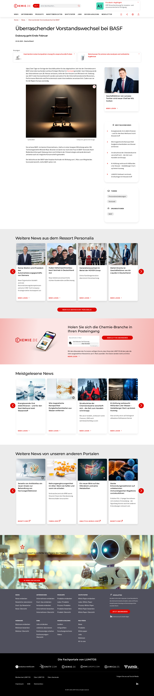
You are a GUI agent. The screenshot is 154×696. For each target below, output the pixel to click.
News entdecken (21, 598)
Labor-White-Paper (85, 602)
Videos (59, 634)
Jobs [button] (80, 14)
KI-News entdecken (32, 580)
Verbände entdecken (43, 605)
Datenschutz (38, 684)
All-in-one (82, 641)
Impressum (19, 684)
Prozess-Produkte (63, 605)
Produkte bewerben (64, 609)
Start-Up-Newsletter (23, 605)
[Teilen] (127, 14)
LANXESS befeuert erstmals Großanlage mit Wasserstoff (121, 175)
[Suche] (78, 6)
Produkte (81, 628)
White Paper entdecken (86, 598)
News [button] (16, 14)
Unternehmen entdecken (45, 598)
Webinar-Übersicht (22, 631)
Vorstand (70, 71)
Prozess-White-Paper (86, 605)
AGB (28, 684)
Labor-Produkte (63, 602)
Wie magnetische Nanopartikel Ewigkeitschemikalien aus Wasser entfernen (123, 144)
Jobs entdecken (42, 624)
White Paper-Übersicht (86, 612)
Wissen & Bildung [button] (91, 14)
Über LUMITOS (39, 677)
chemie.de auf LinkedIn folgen (121, 616)
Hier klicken (86, 344)
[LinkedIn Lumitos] (137, 684)
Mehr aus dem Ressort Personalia (77, 310)
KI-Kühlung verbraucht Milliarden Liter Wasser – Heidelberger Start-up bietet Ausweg (123, 165)
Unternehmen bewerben (45, 609)
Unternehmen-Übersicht (45, 612)
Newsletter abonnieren (117, 338)
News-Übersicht (21, 609)
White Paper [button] (70, 14)
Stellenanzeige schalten (45, 631)
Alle (35, 6)
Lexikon (60, 624)
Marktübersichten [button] (54, 14)
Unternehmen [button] (27, 14)
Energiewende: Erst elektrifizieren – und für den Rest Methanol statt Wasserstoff (123, 133)
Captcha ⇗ (94, 346)
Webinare (81, 638)
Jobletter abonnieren (44, 628)
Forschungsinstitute (64, 631)
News (80, 624)
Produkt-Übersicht (64, 612)
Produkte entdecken (64, 598)
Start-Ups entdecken (43, 602)
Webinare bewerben (22, 628)
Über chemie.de (53, 677)
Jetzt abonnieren (119, 611)
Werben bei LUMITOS (22, 677)
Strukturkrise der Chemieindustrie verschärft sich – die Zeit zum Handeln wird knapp (123, 155)
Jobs (80, 634)
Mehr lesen (73, 356)
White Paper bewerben (86, 609)
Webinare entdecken (22, 624)
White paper (82, 631)
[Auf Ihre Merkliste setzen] (121, 14)
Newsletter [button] (107, 14)
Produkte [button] (39, 14)
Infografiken (61, 628)
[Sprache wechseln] (132, 14)
